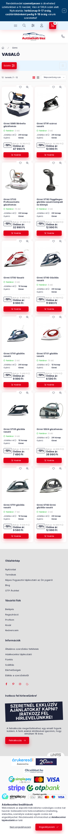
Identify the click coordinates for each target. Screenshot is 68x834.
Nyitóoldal (10, 569)
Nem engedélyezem (20, 827)
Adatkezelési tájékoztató (18, 654)
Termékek (10, 574)
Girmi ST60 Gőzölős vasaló (48, 279)
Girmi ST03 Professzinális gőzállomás (11, 202)
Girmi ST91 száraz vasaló (47, 125)
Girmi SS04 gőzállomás (49, 429)
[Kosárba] (16, 154)
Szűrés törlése (62, 65)
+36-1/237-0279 (63, 36)
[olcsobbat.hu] (34, 770)
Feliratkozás (15, 740)
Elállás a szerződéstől (17, 675)
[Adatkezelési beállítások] (27, 684)
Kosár (8, 625)
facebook (6, 684)
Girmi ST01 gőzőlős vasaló (47, 355)
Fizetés (9, 659)
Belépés (9, 609)
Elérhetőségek (13, 670)
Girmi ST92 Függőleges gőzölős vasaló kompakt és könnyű (50, 202)
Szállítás (9, 664)
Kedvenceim (11, 630)
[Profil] (41, 25)
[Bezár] (64, 11)
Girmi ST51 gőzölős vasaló (13, 506)
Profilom (9, 619)
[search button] (24, 25)
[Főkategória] (3, 47)
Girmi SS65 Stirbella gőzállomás (14, 125)
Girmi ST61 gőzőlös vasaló (14, 355)
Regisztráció (12, 614)
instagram (20, 684)
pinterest (13, 684)
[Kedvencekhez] (20, 87)
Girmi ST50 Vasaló (13, 277)
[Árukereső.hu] (22, 759)
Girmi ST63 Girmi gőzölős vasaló (46, 506)
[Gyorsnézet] (27, 87)
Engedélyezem (47, 827)
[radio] (38, 77)
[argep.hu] (46, 761)
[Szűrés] (32, 25)
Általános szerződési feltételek (22, 649)
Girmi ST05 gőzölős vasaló (14, 430)
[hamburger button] (15, 25)
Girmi (14, 47)
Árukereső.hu (22, 764)
